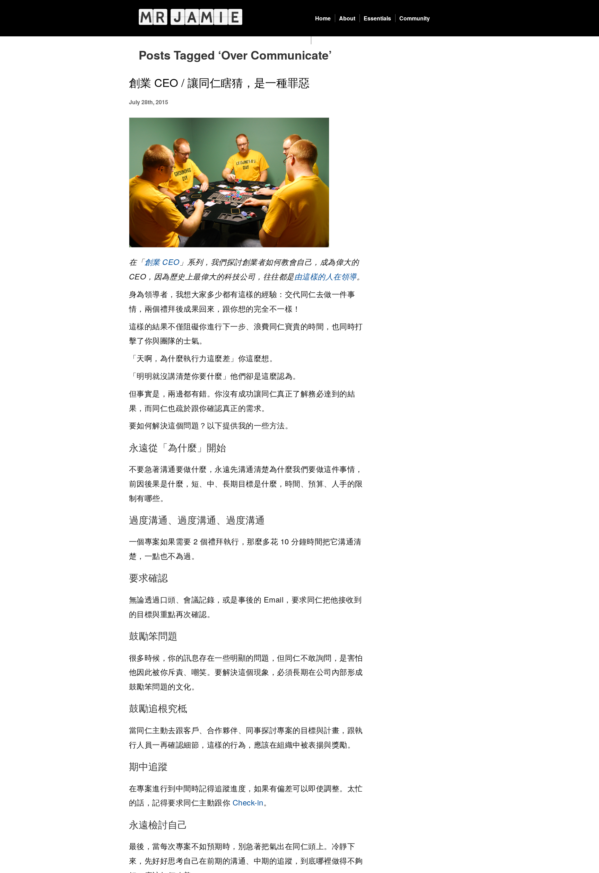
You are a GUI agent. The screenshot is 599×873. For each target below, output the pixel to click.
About (347, 18)
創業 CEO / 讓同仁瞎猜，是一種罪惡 (219, 82)
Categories (329, 40)
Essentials (377, 18)
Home (323, 18)
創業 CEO (162, 261)
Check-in (248, 802)
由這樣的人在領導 (325, 276)
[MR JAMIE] (190, 17)
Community (414, 18)
